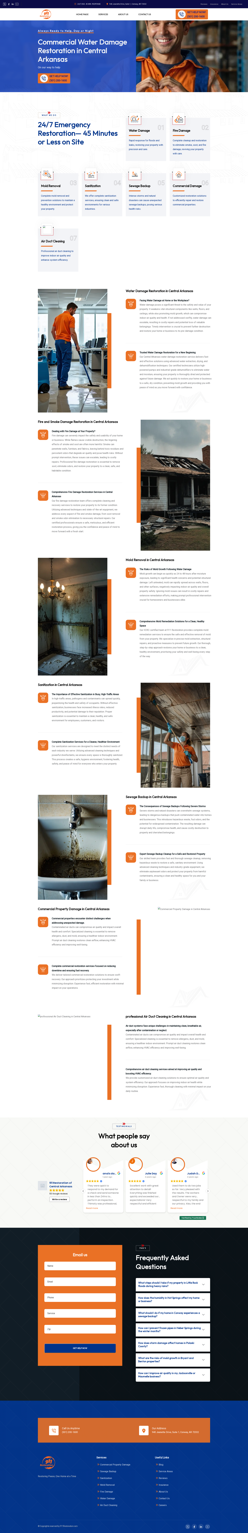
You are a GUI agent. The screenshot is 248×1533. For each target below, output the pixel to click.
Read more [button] (134, 1208)
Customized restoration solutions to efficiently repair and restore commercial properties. (189, 200)
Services (103, 14)
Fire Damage (181, 130)
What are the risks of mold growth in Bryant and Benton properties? (166, 1359)
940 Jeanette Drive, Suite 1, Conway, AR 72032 (127, 4)
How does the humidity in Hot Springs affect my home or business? (168, 1299)
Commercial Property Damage (115, 1464)
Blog (161, 1464)
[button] (208, 1191)
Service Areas (236, 4)
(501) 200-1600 (70, 1432)
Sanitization (93, 186)
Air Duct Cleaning (53, 241)
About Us (224, 4)
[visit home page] (45, 14)
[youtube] (17, 4)
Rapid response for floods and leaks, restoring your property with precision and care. (146, 145)
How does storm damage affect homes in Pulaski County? (166, 1344)
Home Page (82, 14)
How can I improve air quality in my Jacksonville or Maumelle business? (166, 1374)
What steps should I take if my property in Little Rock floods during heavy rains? (168, 1284)
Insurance (214, 4)
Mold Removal (50, 186)
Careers (163, 1505)
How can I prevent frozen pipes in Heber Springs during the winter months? (169, 1329)
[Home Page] (47, 1463)
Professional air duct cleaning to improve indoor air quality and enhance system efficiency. (57, 255)
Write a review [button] (59, 1199)
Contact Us (144, 14)
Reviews (204, 4)
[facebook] (194, 1526)
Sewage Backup (139, 186)
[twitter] (4, 4)
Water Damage (139, 130)
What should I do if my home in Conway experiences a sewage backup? (169, 1314)
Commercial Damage (187, 186)
